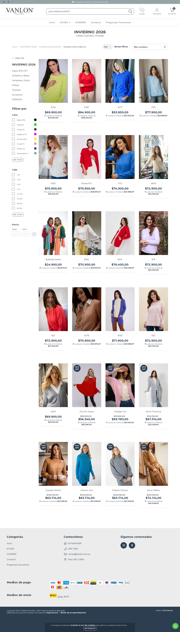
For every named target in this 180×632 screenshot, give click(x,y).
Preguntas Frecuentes (118, 22)
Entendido (90, 628)
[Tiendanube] (164, 611)
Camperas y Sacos (21, 80)
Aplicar (34, 234)
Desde (14, 229)
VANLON (19, 58)
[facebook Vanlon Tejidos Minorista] (8, 2)
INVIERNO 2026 (28, 47)
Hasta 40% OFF (20, 71)
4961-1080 (73, 549)
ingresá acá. (52, 613)
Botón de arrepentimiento (73, 613)
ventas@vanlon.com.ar (79, 554)
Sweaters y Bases (20, 75)
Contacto (96, 22)
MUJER (64, 22)
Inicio (52, 22)
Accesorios (17, 94)
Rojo (106, 47)
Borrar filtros (121, 46)
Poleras (15, 85)
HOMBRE (80, 22)
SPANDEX (17, 99)
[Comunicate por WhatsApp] (175, 626)
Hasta (24, 229)
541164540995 (74, 543)
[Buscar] (130, 11)
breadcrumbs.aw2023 (50, 47)
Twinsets (16, 90)
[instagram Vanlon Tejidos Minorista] (4, 2)
